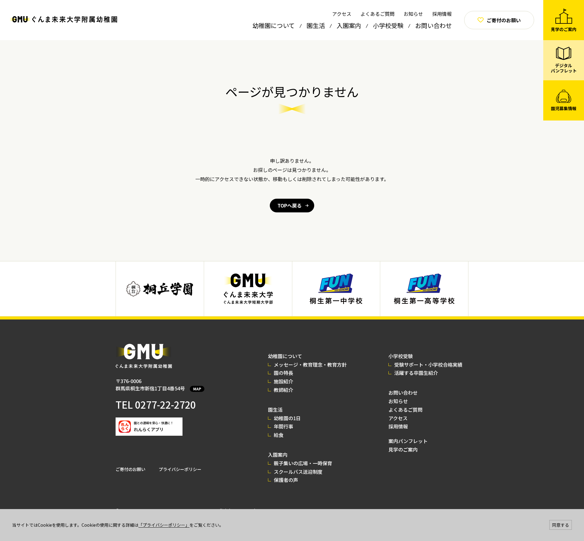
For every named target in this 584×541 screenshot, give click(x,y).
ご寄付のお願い (130, 469)
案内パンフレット (408, 441)
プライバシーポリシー (180, 469)
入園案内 (349, 25)
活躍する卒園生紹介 (416, 372)
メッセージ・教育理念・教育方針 (310, 364)
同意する (560, 525)
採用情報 (442, 13)
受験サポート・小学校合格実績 (428, 364)
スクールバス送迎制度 (298, 471)
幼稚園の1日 (287, 418)
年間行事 (283, 426)
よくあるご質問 (377, 13)
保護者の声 (286, 479)
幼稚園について (273, 25)
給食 (278, 434)
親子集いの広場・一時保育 (303, 463)
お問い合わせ (433, 25)
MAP (197, 388)
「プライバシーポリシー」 (163, 525)
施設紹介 (283, 381)
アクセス (341, 13)
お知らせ (413, 13)
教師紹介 (283, 389)
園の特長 (283, 372)
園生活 (316, 25)
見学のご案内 (403, 449)
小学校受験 (388, 25)
